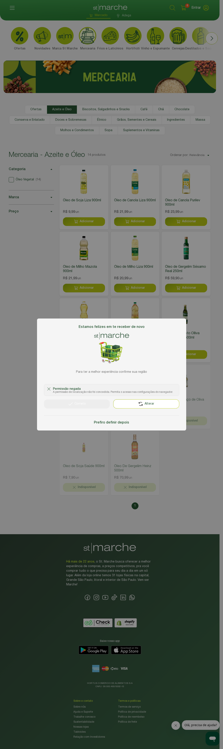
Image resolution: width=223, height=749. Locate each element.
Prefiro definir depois (111, 422)
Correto (80, 403)
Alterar (149, 403)
